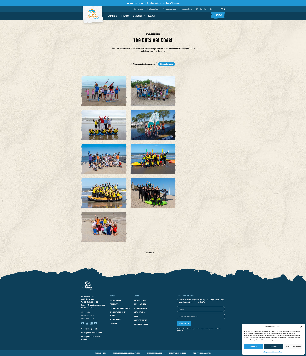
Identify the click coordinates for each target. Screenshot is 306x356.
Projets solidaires (141, 324)
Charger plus (151, 253)
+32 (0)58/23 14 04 (90, 302)
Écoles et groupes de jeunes (120, 308)
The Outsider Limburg (177, 353)
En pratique (138, 9)
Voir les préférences (293, 346)
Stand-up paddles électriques (159, 3)
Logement (151, 15)
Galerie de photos (153, 9)
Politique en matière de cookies (272, 352)
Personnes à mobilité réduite (118, 314)
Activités (111, 15)
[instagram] (87, 324)
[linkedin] (91, 324)
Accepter (253, 346)
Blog (211, 9)
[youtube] (95, 324)
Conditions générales (89, 329)
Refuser (273, 346)
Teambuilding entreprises (144, 64)
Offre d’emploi (201, 9)
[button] (301, 327)
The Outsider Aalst (154, 353)
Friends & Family (116, 300)
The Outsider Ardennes (202, 353)
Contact (218, 15)
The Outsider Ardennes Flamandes (126, 353)
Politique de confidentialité (92, 332)
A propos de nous (169, 9)
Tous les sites (100, 353)
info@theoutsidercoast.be (94, 305)
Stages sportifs (139, 15)
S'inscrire (184, 323)
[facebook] (82, 324)
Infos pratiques (140, 304)
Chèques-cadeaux (186, 9)
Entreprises (125, 15)
